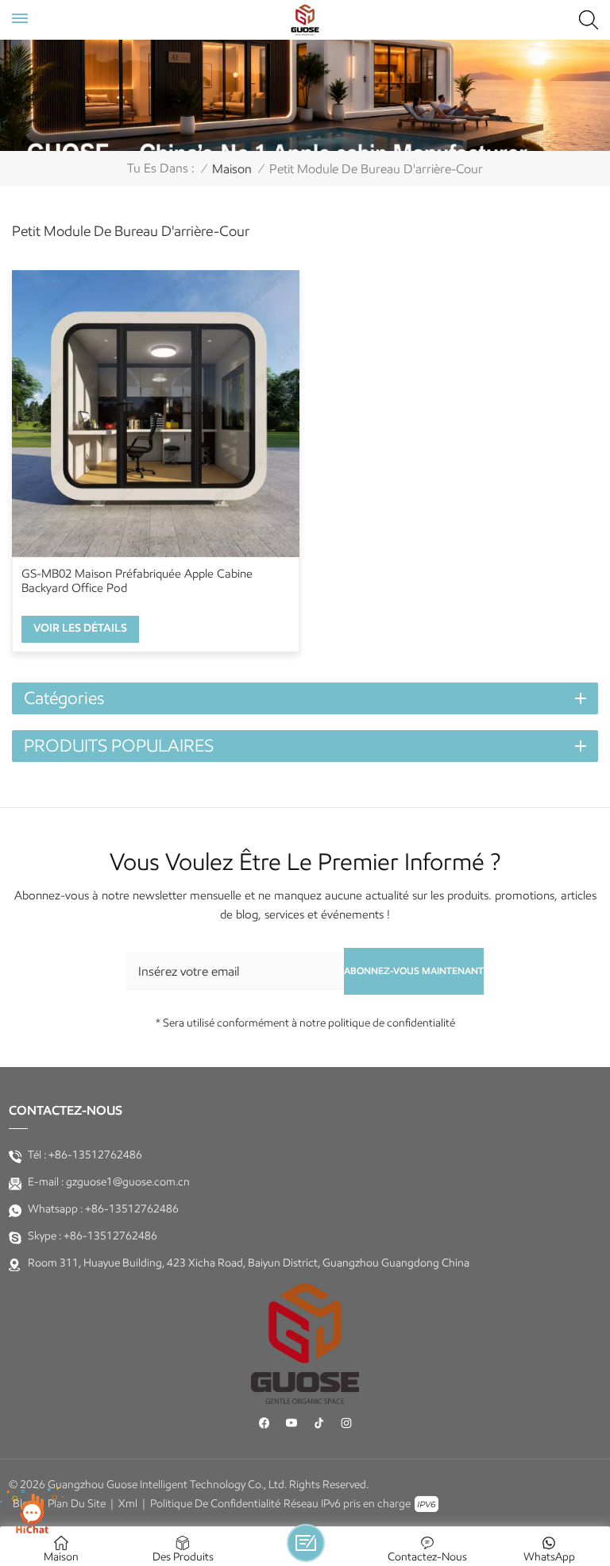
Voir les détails (80, 628)
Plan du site (77, 1503)
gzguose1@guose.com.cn (128, 1182)
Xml (127, 1503)
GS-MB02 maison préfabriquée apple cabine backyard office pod (137, 580)
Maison (232, 169)
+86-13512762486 (95, 1155)
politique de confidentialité (215, 1503)
